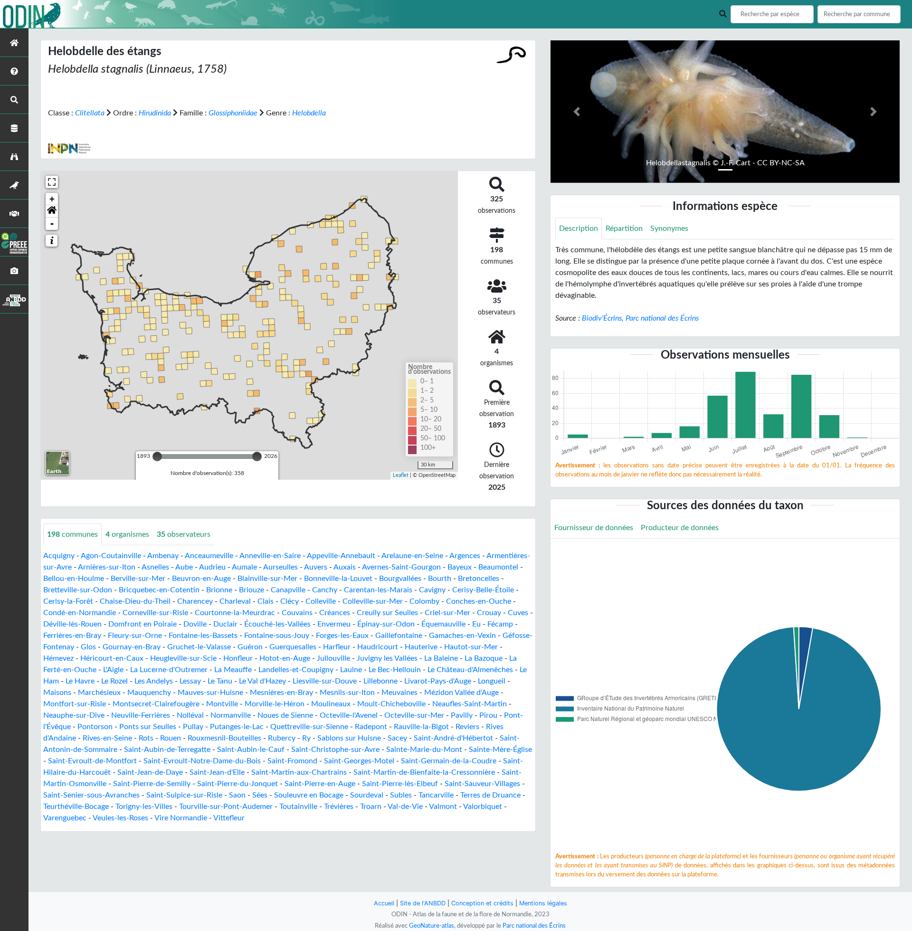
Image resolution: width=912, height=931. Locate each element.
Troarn (370, 806)
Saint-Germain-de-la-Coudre (448, 761)
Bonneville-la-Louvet (338, 578)
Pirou (488, 715)
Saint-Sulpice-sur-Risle (184, 795)
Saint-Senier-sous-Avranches (91, 795)
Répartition (624, 228)
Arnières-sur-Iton (106, 567)
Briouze (251, 590)
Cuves (518, 613)
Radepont (371, 727)
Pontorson (95, 727)
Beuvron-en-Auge (201, 578)
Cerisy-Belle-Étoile (483, 590)
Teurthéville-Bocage (76, 806)
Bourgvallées (400, 578)
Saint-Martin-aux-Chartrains (299, 772)
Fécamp (500, 624)
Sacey (397, 738)
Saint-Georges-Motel (359, 761)
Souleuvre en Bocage (308, 795)
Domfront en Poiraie (142, 624)
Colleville (320, 601)
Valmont (443, 806)
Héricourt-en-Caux (111, 658)
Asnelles (155, 567)
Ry (306, 738)
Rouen (170, 738)
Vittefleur (229, 818)
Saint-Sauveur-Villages (482, 784)
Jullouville (333, 658)
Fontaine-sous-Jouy (276, 635)
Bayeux (459, 567)
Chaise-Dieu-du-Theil (135, 601)
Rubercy (281, 738)
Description (578, 228)
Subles (401, 795)
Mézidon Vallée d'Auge (461, 692)
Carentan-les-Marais (378, 590)
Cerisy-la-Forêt (68, 601)
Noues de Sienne (285, 715)
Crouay (489, 613)
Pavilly (462, 715)
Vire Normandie (180, 818)
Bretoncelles (478, 578)
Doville (195, 624)
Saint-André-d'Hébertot (453, 738)
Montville (222, 704)
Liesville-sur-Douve (325, 681)
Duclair (225, 624)
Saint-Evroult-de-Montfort (92, 761)
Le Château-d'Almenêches (470, 670)
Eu (476, 624)
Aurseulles (280, 567)
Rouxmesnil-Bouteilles (224, 738)
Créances (334, 613)
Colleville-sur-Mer (372, 601)
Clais (265, 601)
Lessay (190, 681)
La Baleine (441, 658)
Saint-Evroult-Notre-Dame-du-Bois (202, 761)
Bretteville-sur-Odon (77, 590)
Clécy (289, 601)
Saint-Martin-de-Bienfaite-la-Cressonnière (424, 772)
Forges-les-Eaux (342, 635)
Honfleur (238, 658)
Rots (146, 738)
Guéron (250, 647)
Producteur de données (680, 528)
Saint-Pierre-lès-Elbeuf (400, 784)
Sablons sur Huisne (349, 738)
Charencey (195, 601)
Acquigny (59, 556)
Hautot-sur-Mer (471, 647)
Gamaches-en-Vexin (462, 635)
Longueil (491, 681)
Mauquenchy (149, 692)
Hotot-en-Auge (284, 658)
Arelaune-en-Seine (412, 556)
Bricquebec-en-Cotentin (159, 590)
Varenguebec (64, 818)
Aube (184, 567)
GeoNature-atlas (431, 926)
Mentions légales (543, 903)
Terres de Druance (490, 795)
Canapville (288, 590)
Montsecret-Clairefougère (156, 704)
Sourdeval (366, 795)
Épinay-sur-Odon (386, 624)
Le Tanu (220, 681)
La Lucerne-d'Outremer (169, 670)
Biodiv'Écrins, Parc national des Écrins (640, 318)
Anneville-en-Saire (270, 556)
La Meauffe (233, 670)
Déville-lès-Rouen (72, 624)
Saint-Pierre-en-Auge (320, 784)
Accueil (384, 903)
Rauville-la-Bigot (421, 727)
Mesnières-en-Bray (281, 692)
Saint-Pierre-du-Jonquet (237, 784)
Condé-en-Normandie (79, 613)
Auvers (315, 567)
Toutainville (298, 806)
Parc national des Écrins (534, 926)
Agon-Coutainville (111, 556)
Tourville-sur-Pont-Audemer (226, 806)
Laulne (351, 670)
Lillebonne (380, 681)
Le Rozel (114, 681)
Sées (259, 795)
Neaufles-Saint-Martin (469, 704)
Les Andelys (153, 681)
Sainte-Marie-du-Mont (424, 749)
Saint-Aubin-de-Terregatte (167, 749)
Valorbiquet (482, 806)
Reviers (467, 727)
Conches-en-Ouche (478, 601)
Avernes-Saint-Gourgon (401, 567)
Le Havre (80, 681)
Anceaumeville (209, 556)
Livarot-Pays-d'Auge (437, 681)
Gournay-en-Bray (132, 647)
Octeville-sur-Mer (414, 715)
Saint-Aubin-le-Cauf (251, 749)
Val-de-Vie (405, 806)
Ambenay (163, 556)
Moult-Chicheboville (391, 704)
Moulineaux (331, 704)
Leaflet (400, 475)
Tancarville (436, 795)
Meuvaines (399, 692)
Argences (464, 556)
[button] (52, 211)
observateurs (183, 534)
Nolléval (190, 715)
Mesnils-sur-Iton (347, 692)
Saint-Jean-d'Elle (217, 772)
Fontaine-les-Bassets (203, 635)
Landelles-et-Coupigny (295, 670)
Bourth (439, 578)
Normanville (230, 715)
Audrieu (212, 567)
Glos (88, 647)
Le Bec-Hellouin (395, 670)
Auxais (344, 567)
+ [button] (52, 199)
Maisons (57, 692)
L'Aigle (113, 670)
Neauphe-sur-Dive (73, 715)
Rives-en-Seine (107, 738)
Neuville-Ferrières (140, 715)
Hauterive (421, 647)
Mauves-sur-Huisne (210, 692)
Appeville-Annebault (341, 556)
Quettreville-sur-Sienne (309, 727)
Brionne (219, 590)
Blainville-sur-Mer (267, 578)
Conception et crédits (482, 903)
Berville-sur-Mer (138, 578)
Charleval (235, 601)
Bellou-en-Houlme (73, 578)
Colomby (424, 601)
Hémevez (58, 658)
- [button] (52, 223)
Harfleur (337, 647)
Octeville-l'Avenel (349, 715)
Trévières (338, 806)
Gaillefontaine (398, 635)
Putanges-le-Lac (237, 727)
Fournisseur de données (593, 528)
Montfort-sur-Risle (74, 704)
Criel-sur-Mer (447, 613)
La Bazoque (484, 658)
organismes (127, 534)
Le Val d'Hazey (262, 681)
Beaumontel (498, 567)
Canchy (324, 590)
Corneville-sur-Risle (155, 613)
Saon (237, 795)
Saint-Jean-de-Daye (150, 772)
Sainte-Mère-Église (500, 749)
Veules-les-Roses (120, 818)
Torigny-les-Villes (143, 806)
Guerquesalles (292, 647)
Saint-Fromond (292, 761)
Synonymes (669, 228)
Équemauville (443, 624)
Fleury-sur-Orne (135, 635)
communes (72, 534)
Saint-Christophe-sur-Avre (335, 749)
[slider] (157, 456)
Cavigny (432, 590)
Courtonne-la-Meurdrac (235, 613)
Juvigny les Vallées (387, 658)
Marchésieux (99, 692)
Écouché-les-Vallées (277, 624)
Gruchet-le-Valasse (199, 647)
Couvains (297, 613)
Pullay (193, 727)
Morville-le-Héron (274, 704)
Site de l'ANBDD (423, 903)
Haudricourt (377, 647)
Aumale (244, 567)
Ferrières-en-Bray (72, 635)
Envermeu (334, 624)
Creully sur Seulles (387, 613)
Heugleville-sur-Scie (183, 658)
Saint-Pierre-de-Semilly (151, 784)
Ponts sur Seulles (147, 727)
